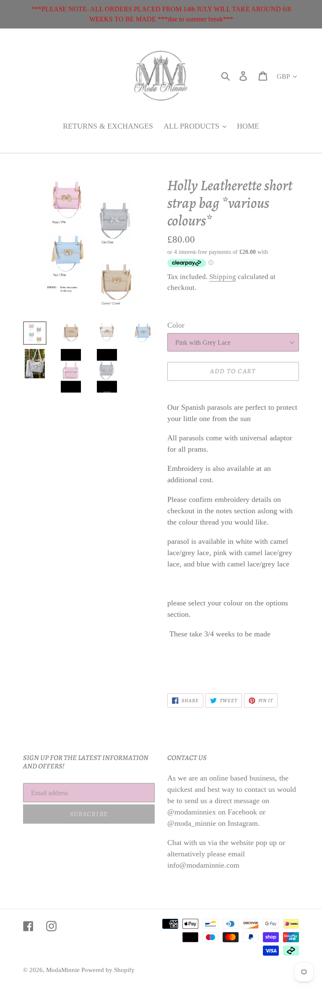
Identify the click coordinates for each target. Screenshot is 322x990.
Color (175, 325)
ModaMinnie (63, 970)
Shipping (222, 277)
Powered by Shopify (108, 970)
